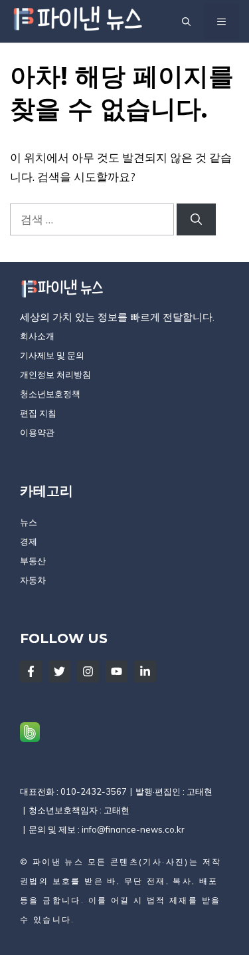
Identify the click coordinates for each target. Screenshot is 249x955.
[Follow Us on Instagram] (88, 671)
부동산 (33, 560)
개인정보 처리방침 (55, 374)
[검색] (196, 219)
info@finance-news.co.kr (133, 829)
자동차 (33, 580)
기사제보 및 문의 (52, 355)
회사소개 (37, 336)
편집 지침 (38, 413)
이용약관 (37, 432)
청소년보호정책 (50, 393)
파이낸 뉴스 (58, 862)
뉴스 (28, 522)
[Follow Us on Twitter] (59, 671)
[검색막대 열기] (186, 21)
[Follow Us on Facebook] (31, 671)
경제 (28, 541)
